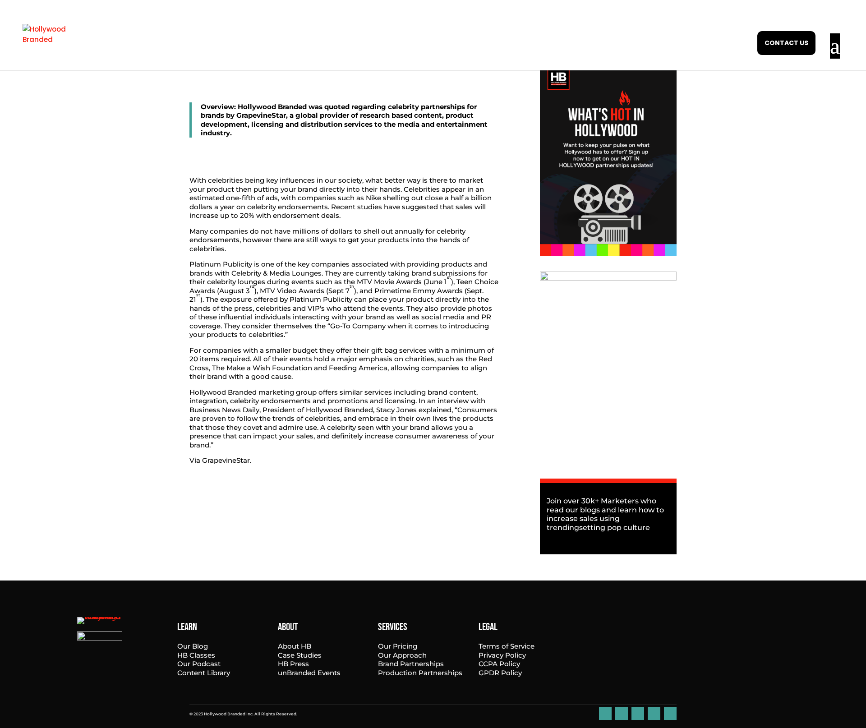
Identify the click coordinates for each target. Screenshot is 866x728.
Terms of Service (506, 646)
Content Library (203, 672)
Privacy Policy (502, 655)
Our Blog (192, 646)
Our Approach (402, 655)
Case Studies (300, 655)
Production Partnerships (420, 672)
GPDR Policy (500, 672)
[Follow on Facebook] (621, 713)
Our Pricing (397, 646)
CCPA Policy (499, 663)
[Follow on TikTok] (654, 713)
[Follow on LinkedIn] (605, 713)
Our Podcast (199, 663)
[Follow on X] (670, 713)
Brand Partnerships (411, 663)
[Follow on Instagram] (637, 713)
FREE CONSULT (786, 43)
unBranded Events (309, 672)
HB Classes (196, 655)
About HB (294, 646)
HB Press (293, 663)
